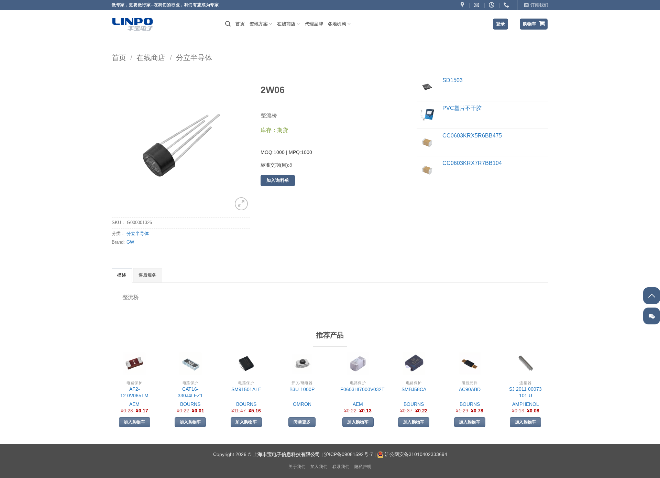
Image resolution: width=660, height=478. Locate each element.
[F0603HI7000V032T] (357, 363)
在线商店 (286, 23)
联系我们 (341, 466)
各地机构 (337, 23)
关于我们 (297, 466)
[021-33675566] (507, 5)
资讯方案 (259, 23)
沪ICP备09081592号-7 (348, 454)
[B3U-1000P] (302, 363)
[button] (536, 5)
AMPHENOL (525, 404)
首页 (240, 23)
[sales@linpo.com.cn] (477, 5)
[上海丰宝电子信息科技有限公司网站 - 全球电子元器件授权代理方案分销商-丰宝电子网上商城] (132, 24)
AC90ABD (470, 389)
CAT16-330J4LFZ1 (190, 392)
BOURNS (190, 404)
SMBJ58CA (414, 389)
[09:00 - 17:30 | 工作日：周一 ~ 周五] (492, 5)
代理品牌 (314, 23)
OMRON (302, 404)
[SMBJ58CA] (414, 363)
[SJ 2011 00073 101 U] (525, 363)
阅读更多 (302, 422)
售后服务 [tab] (148, 275)
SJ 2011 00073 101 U (525, 392)
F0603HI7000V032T (362, 389)
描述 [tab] (121, 275)
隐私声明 (363, 466)
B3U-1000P (302, 389)
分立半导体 (194, 58)
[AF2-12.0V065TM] (134, 363)
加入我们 (319, 466)
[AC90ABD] (469, 363)
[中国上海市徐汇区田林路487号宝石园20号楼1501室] (463, 5)
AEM (134, 404)
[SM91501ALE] (246, 363)
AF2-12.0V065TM (134, 392)
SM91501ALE (246, 389)
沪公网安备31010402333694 (416, 454)
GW (130, 242)
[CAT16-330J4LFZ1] (190, 363)
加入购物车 (134, 422)
